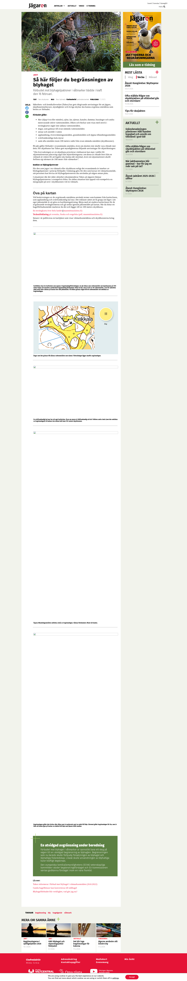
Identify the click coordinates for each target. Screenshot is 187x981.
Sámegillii (163, 3)
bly (49, 913)
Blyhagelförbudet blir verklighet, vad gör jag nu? (55, 891)
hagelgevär (57, 913)
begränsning (40, 913)
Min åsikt (130, 959)
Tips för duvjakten (135, 110)
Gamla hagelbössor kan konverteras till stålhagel (55, 888)
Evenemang (102, 962)
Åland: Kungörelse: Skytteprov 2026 (141, 84)
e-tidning (91, 6)
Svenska (156, 3)
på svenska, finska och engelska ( (56, 214)
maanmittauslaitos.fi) (72, 210)
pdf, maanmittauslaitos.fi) (90, 214)
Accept (132, 977)
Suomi (149, 3)
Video (81, 6)
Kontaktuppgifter (70, 962)
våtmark (67, 913)
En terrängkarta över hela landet (47, 210)
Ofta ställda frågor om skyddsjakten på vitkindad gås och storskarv (142, 98)
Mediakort (101, 959)
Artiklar (58, 6)
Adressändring (69, 959)
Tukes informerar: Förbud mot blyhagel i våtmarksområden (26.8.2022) (65, 884)
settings (115, 978)
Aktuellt (72, 6)
